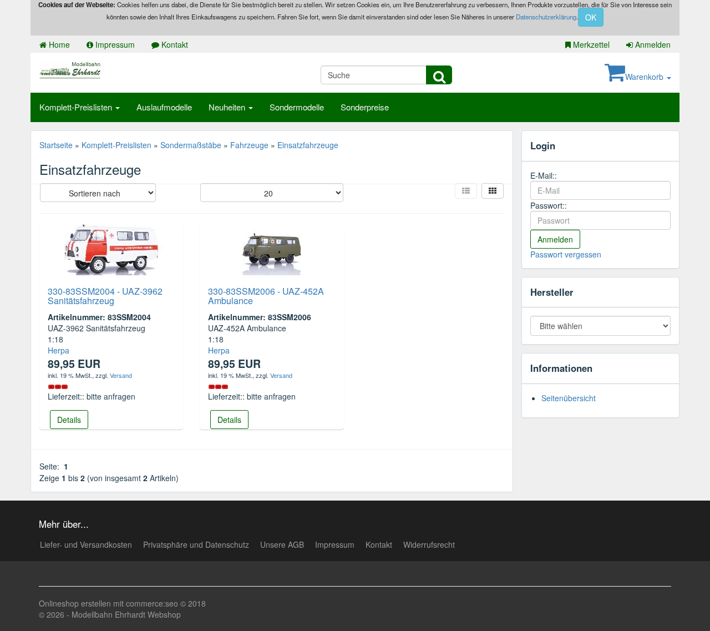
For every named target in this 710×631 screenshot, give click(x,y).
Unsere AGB (282, 544)
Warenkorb (645, 76)
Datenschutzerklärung (546, 16)
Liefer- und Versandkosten (86, 544)
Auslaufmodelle (164, 107)
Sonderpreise (365, 107)
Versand (121, 375)
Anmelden (652, 44)
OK (590, 17)
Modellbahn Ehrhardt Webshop (126, 614)
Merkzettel (590, 44)
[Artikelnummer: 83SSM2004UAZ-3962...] (111, 248)
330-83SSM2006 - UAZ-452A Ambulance (266, 296)
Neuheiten (228, 107)
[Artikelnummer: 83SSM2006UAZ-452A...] (271, 248)
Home (58, 44)
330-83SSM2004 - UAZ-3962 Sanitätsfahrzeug (105, 296)
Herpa (58, 350)
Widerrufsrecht (429, 544)
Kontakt (173, 44)
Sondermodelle (297, 107)
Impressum (114, 44)
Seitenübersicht (568, 397)
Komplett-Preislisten (76, 107)
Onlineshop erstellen (75, 603)
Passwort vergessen (565, 254)
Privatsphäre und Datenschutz (196, 544)
